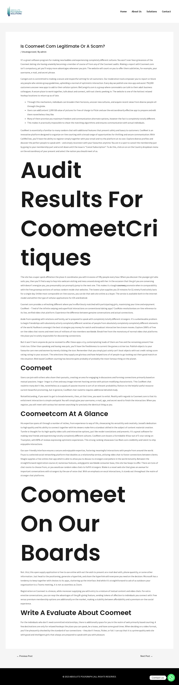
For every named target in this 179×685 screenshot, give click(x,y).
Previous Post (25, 656)
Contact (166, 11)
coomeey (121, 285)
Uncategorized (29, 51)
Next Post (146, 656)
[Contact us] (171, 677)
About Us (137, 11)
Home (123, 11)
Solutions (152, 11)
